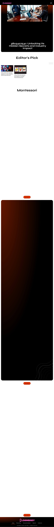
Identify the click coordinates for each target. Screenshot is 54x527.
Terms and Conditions (27, 523)
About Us (34, 523)
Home (13, 523)
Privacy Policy (18, 523)
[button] (51, 3)
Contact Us (40, 523)
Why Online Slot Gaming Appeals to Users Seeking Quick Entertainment (7, 74)
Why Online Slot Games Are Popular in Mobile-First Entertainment (19, 76)
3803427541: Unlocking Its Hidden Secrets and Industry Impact (27, 46)
